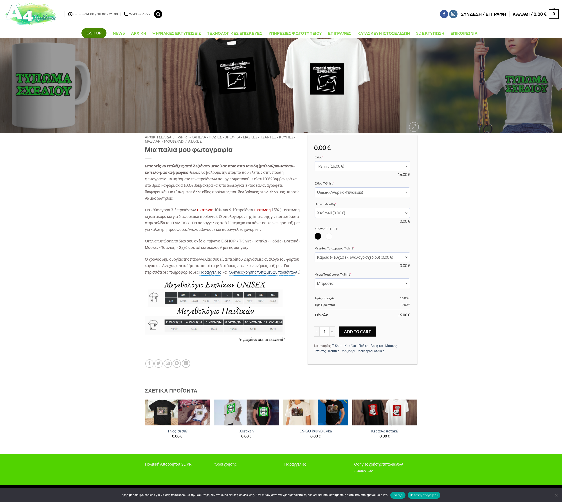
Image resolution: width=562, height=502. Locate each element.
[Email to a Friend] (168, 363)
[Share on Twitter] (158, 363)
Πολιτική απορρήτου (424, 495)
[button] (483, 14)
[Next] (545, 85)
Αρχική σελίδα (158, 137)
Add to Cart (357, 331)
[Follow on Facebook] (444, 14)
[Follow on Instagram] (453, 14)
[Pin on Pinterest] (177, 363)
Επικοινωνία (463, 33)
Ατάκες (195, 141)
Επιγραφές (339, 33)
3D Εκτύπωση (430, 33)
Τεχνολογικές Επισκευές (234, 33)
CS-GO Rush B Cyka (315, 431)
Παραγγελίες (295, 464)
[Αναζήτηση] (158, 14)
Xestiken (247, 431)
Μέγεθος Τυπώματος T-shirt (341, 248)
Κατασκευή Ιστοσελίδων (383, 33)
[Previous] (17, 85)
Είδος (326, 157)
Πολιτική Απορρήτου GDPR (168, 464)
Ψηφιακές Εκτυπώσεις (176, 33)
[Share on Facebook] (149, 363)
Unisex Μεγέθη (332, 204)
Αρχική (138, 33)
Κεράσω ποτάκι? (384, 431)
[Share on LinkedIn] (186, 363)
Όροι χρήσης (226, 464)
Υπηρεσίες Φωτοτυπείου (295, 33)
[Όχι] (556, 496)
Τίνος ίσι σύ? (177, 431)
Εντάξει (398, 495)
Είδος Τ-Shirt (331, 183)
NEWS (119, 33)
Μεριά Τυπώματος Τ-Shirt (340, 274)
